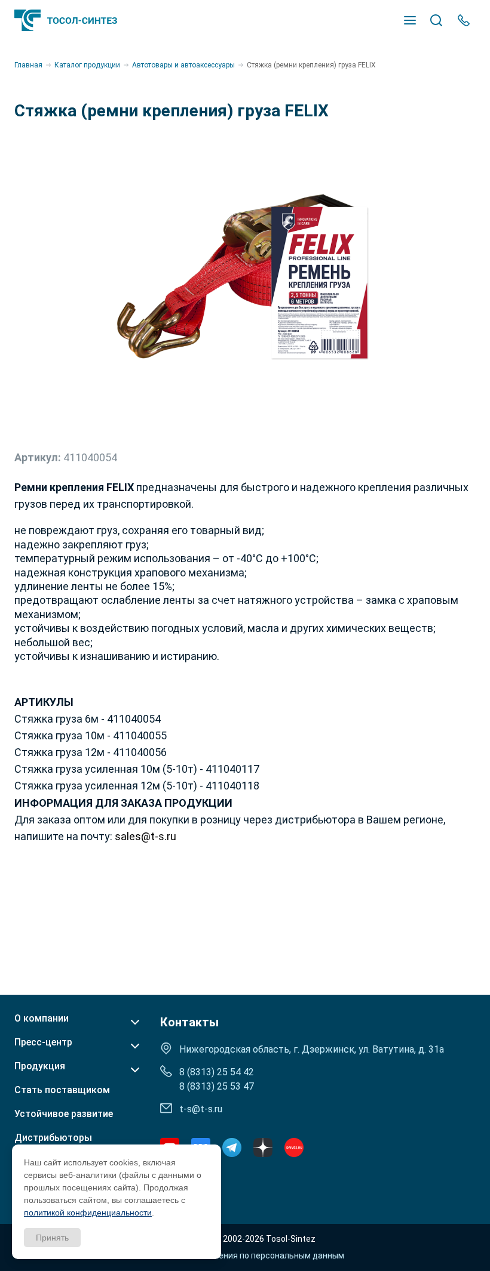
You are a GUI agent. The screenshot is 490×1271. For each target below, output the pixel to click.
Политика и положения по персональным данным (245, 1255)
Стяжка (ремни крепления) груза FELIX (311, 65)
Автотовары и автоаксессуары (183, 65)
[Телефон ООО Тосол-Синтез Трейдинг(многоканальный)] (464, 20)
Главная (28, 65)
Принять (52, 1237)
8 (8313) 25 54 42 (216, 1072)
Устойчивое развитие (63, 1114)
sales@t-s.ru (145, 836)
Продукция (39, 1066)
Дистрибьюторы (53, 1138)
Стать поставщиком (62, 1090)
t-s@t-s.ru (200, 1109)
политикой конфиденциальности (88, 1212)
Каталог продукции (87, 65)
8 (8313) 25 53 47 (216, 1086)
